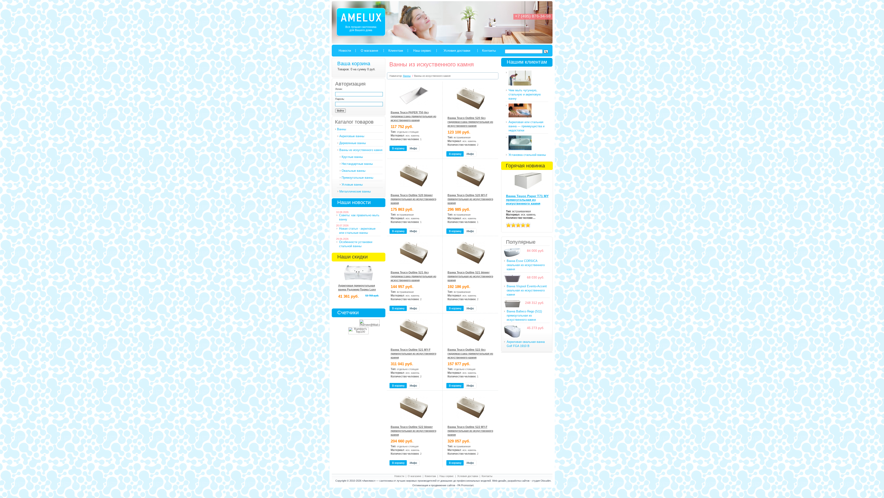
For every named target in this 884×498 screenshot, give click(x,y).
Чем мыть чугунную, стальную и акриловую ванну (525, 94)
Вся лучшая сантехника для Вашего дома (360, 28)
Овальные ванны (353, 170)
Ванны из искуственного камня (360, 150)
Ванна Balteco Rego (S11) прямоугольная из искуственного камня (524, 315)
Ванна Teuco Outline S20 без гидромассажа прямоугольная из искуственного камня (470, 121)
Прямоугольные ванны (357, 177)
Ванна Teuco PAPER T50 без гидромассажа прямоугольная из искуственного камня (413, 116)
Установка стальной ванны (527, 155)
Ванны (341, 129)
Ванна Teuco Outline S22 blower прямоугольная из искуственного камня (413, 430)
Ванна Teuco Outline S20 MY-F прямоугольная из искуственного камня (470, 199)
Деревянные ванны (352, 143)
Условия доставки (457, 50)
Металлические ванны (355, 191)
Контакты (489, 50)
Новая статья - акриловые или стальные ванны (357, 230)
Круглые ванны (352, 157)
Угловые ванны (352, 184)
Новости (345, 50)
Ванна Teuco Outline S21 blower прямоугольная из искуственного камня (470, 276)
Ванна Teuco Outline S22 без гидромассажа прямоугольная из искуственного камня (470, 353)
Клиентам (395, 50)
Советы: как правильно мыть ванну (359, 217)
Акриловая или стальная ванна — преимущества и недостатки (526, 126)
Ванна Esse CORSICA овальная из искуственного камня (526, 265)
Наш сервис (422, 50)
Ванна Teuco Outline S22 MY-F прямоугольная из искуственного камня (470, 430)
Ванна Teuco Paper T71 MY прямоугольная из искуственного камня (527, 199)
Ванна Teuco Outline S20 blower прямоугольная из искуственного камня (413, 199)
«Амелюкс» (368, 480)
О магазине (369, 50)
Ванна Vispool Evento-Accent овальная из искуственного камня (527, 290)
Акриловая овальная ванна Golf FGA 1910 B (526, 344)
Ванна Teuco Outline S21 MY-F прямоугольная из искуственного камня (413, 353)
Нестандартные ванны (357, 164)
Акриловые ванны (351, 136)
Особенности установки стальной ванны (355, 244)
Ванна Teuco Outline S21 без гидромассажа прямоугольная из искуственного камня (413, 276)
